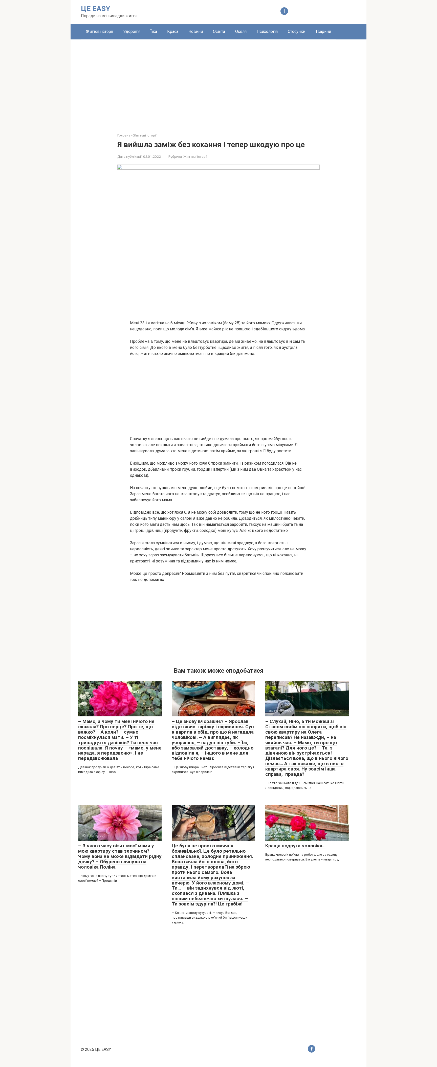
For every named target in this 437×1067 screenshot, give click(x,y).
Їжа (153, 31)
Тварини (323, 31)
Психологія (267, 31)
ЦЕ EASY (95, 9)
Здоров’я (131, 31)
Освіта (219, 31)
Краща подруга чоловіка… (295, 846)
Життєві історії (99, 31)
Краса (172, 31)
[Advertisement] (218, 82)
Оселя (241, 31)
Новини (195, 31)
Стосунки (296, 31)
